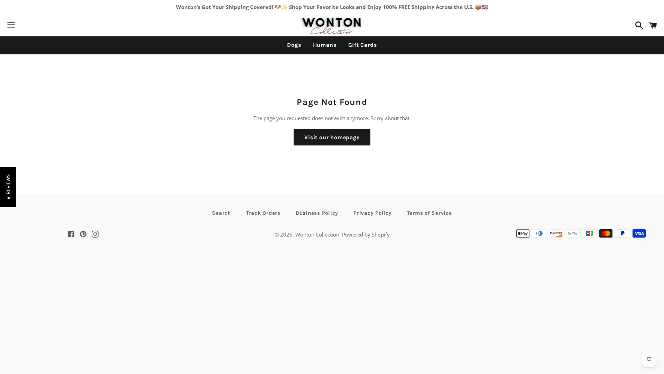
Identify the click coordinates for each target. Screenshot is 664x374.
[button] (8, 187)
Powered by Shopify (366, 234)
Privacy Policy (372, 213)
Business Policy (317, 213)
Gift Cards (362, 45)
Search (221, 213)
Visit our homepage (331, 137)
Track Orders (263, 213)
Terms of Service (429, 213)
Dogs (294, 45)
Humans (324, 45)
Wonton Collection (317, 234)
